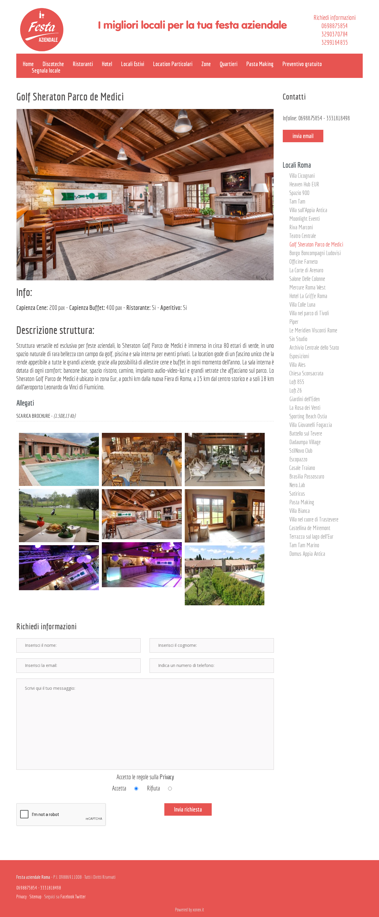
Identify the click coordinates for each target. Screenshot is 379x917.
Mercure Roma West (307, 287)
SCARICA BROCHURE (33, 416)
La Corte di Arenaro (306, 270)
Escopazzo (298, 459)
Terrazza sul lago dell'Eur (311, 536)
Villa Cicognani (302, 175)
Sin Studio (298, 338)
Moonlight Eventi (304, 218)
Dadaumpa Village (305, 442)
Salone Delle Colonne (307, 278)
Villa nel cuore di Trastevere (313, 519)
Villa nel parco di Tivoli (309, 313)
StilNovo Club (300, 450)
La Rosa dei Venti (304, 407)
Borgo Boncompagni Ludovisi (315, 252)
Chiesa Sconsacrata (306, 373)
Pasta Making (301, 502)
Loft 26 (295, 390)
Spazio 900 (299, 192)
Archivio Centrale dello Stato (314, 347)
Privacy (167, 776)
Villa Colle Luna (302, 304)
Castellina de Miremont (309, 527)
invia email (303, 135)
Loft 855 (296, 381)
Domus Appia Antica (307, 553)
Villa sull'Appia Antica (308, 210)
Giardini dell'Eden (304, 399)
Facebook (67, 896)
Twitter (80, 896)
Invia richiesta (188, 809)
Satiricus (297, 493)
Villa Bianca (299, 510)
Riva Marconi (301, 227)
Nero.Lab (297, 484)
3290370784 (334, 34)
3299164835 (334, 42)
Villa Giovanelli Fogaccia (310, 424)
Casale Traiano (302, 467)
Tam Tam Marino (304, 545)
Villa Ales (297, 364)
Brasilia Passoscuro (306, 476)
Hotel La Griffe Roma (308, 295)
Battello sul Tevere (305, 433)
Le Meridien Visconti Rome (313, 330)
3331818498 (338, 118)
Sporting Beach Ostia (308, 416)
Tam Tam (297, 201)
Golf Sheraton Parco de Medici (316, 244)
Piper (293, 321)
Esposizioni (299, 356)
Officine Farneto (303, 261)
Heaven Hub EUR (304, 184)
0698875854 (334, 25)
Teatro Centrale (302, 235)
